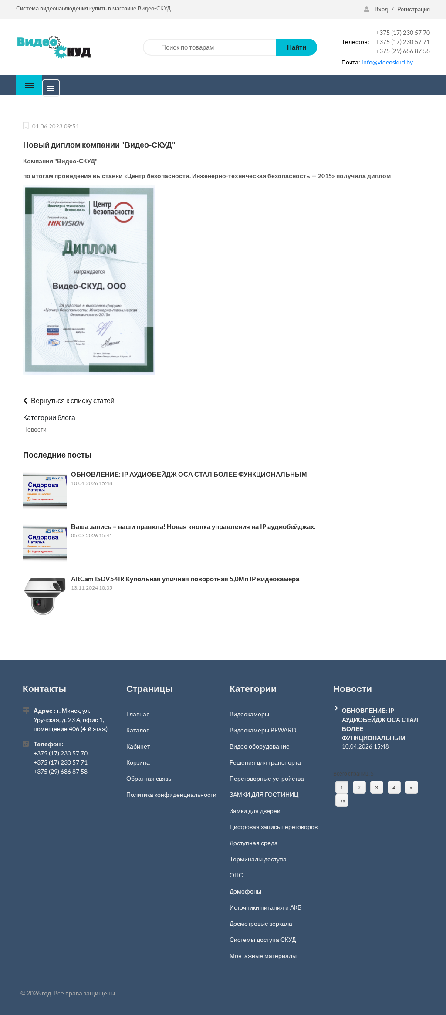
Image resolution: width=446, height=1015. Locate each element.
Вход (381, 9)
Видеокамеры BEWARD (263, 730)
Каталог (137, 730)
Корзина (138, 762)
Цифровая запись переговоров (274, 826)
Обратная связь (148, 778)
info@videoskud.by (387, 62)
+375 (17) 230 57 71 (403, 41)
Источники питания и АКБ (265, 907)
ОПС (236, 875)
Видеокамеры (249, 714)
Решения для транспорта (265, 762)
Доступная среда (254, 842)
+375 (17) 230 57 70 (403, 32)
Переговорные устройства (267, 778)
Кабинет (138, 746)
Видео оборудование (260, 746)
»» (342, 800)
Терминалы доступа (258, 859)
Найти (296, 47)
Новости (35, 429)
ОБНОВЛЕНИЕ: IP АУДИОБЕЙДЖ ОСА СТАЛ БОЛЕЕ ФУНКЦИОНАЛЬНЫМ (189, 474)
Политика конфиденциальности (171, 794)
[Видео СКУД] (53, 46)
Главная (138, 714)
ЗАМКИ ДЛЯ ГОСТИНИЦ (264, 794)
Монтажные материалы (263, 955)
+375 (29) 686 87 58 (403, 50)
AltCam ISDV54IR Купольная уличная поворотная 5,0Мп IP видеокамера (185, 579)
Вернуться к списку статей (72, 400)
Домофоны (245, 891)
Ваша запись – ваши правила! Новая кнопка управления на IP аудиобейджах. (193, 526)
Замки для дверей (255, 810)
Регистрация (413, 9)
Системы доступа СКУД (263, 939)
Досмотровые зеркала (261, 923)
